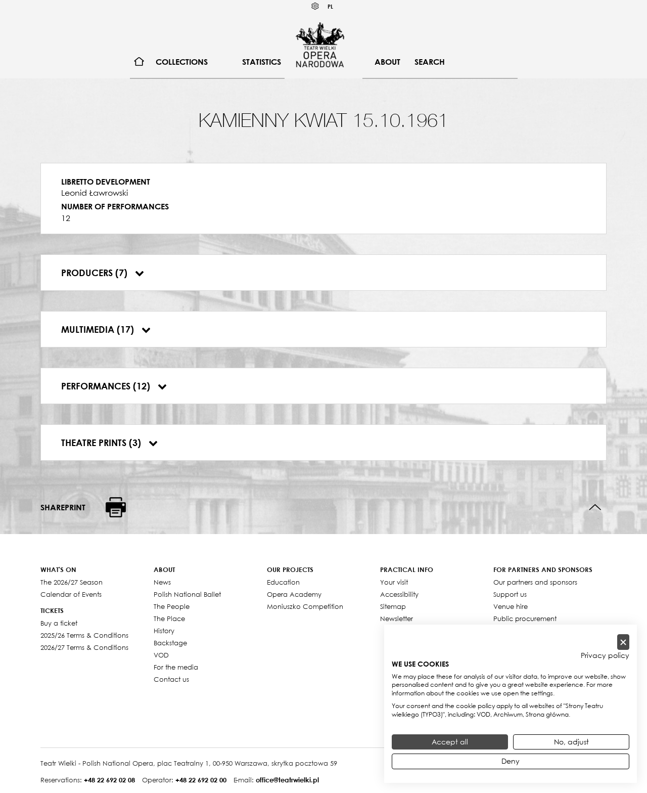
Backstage (170, 643)
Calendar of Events (71, 594)
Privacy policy (605, 655)
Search (429, 62)
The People (172, 606)
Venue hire (510, 606)
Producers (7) (95, 272)
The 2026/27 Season (71, 582)
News (162, 582)
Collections (182, 62)
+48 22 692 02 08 (109, 780)
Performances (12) (107, 385)
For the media (176, 667)
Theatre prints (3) (102, 442)
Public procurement (525, 618)
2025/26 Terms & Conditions (84, 635)
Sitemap (393, 606)
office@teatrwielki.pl (287, 780)
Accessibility (399, 594)
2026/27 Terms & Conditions (84, 647)
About (387, 62)
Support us (510, 594)
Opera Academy (294, 594)
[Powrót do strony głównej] (320, 44)
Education (283, 582)
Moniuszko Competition (305, 606)
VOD (161, 655)
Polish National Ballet (187, 594)
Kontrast (315, 6)
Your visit (394, 582)
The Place (169, 618)
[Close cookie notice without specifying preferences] (623, 642)
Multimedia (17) (98, 329)
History (164, 631)
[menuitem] (139, 62)
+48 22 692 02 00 (200, 780)
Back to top (595, 507)
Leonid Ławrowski (94, 193)
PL (330, 6)
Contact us (171, 679)
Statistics (261, 62)
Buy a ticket (58, 623)
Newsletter (396, 618)
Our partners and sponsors (535, 582)
